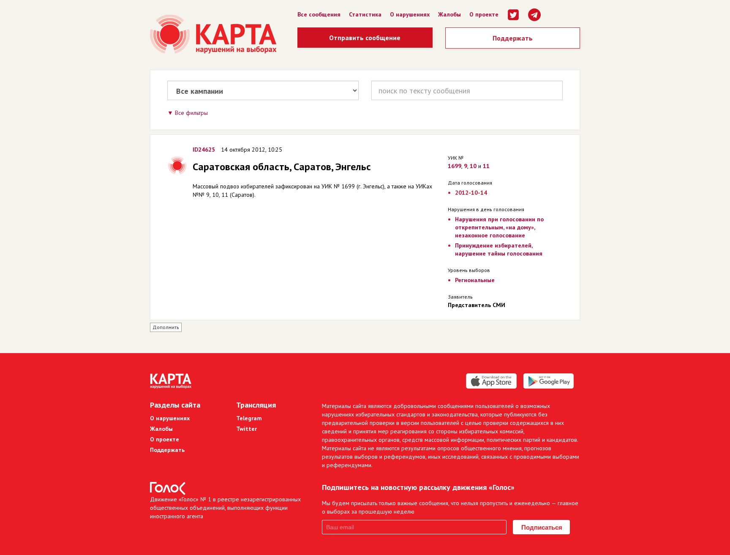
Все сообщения (318, 14)
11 (486, 166)
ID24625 (204, 149)
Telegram (249, 418)
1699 (454, 166)
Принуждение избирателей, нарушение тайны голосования (498, 249)
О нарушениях (410, 14)
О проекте (483, 14)
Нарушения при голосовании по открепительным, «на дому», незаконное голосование (499, 227)
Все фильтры (191, 113)
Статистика (365, 14)
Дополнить (166, 327)
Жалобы (449, 14)
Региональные (475, 280)
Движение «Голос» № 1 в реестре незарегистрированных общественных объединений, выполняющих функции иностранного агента (225, 507)
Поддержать (513, 38)
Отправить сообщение (364, 37)
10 (473, 166)
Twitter (246, 429)
